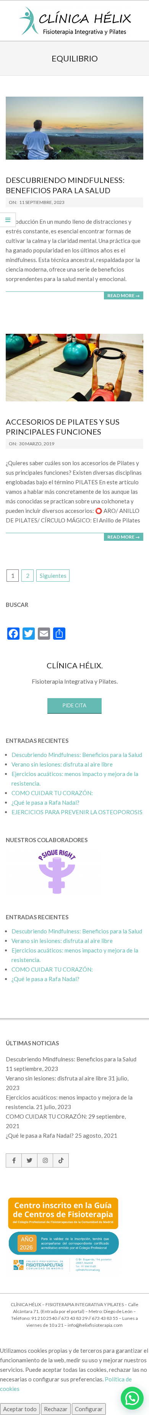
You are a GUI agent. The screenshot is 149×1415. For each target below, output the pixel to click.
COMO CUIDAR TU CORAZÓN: (52, 792)
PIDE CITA (74, 705)
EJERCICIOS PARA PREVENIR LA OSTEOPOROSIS (77, 812)
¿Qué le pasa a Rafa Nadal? (45, 802)
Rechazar (56, 1408)
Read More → (123, 295)
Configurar (89, 1408)
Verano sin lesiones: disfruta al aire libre (62, 764)
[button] (132, 1398)
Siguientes (53, 575)
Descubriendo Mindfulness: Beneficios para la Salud (76, 754)
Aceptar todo (20, 1408)
